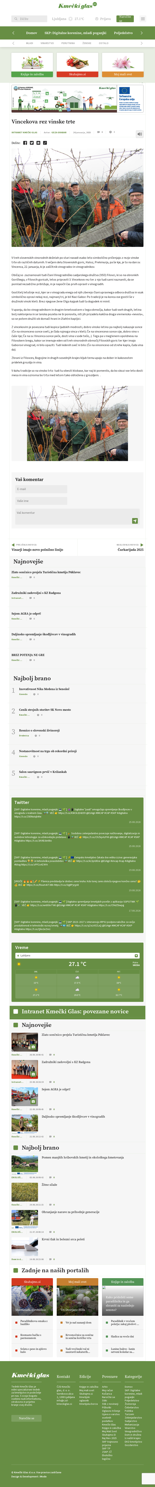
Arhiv (105, 1387)
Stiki (104, 1401)
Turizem (129, 1414)
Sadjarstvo (131, 1421)
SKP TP (106, 1448)
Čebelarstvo (132, 1407)
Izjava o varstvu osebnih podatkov (111, 1417)
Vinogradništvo (133, 1431)
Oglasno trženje (111, 1411)
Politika (129, 1411)
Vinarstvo (47, 43)
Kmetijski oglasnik (84, 1399)
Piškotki (106, 1407)
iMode (43, 1477)
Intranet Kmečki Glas (24, 132)
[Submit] (135, 521)
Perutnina (68, 43)
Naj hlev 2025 (109, 1438)
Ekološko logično (107, 1457)
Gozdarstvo (131, 1445)
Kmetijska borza (88, 1404)
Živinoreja (130, 1404)
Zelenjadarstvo (133, 1418)
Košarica (107, 1394)
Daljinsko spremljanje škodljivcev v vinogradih (44, 634)
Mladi (29, 43)
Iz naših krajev (133, 1438)
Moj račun (107, 1390)
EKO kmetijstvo (133, 1442)
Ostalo (103, 43)
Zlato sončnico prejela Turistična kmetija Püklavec (46, 572)
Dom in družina (133, 1435)
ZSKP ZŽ (107, 1452)
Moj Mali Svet (109, 1431)
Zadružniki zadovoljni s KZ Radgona (36, 593)
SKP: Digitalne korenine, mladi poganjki (75, 33)
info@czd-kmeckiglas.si (64, 1402)
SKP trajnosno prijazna (110, 1443)
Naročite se (125, 18)
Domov (31, 33)
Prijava (105, 19)
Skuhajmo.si (86, 1394)
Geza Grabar (59, 132)
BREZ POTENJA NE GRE (28, 655)
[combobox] (77, 955)
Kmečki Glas (109, 1425)
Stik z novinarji (110, 1404)
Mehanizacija (132, 1425)
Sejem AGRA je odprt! (26, 614)
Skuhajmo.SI (109, 1435)
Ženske (86, 43)
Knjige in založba (88, 1387)
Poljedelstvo (123, 33)
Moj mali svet (86, 1390)
